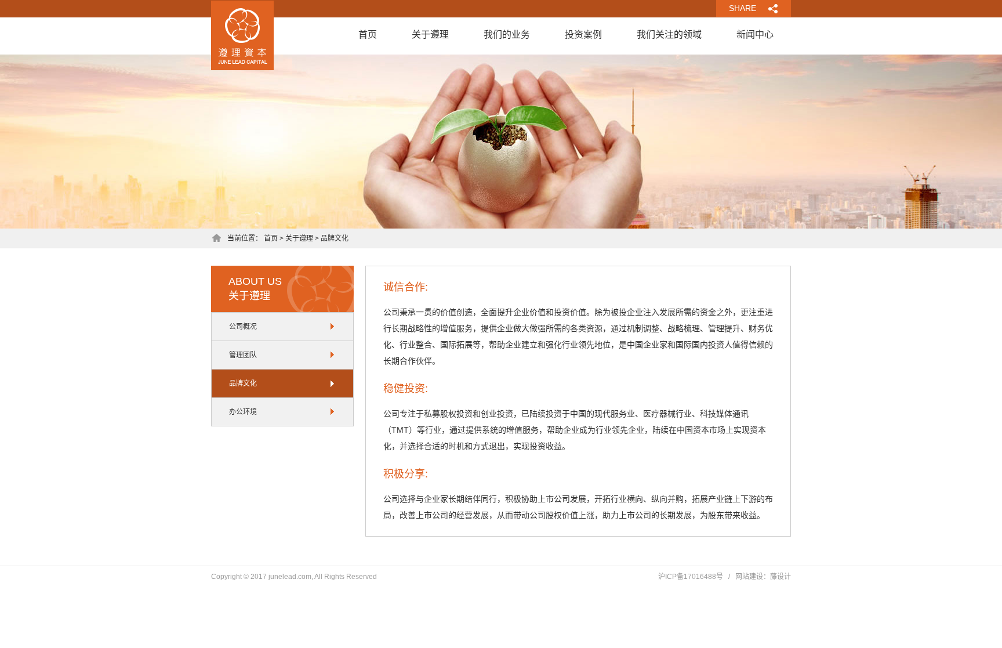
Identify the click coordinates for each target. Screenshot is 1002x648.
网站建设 (749, 577)
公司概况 (243, 327)
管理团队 (243, 355)
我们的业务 (507, 34)
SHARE (742, 8)
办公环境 (243, 412)
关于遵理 (430, 34)
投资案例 (583, 34)
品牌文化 (243, 383)
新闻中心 (755, 34)
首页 (367, 34)
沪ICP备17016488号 (690, 577)
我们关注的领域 (669, 34)
